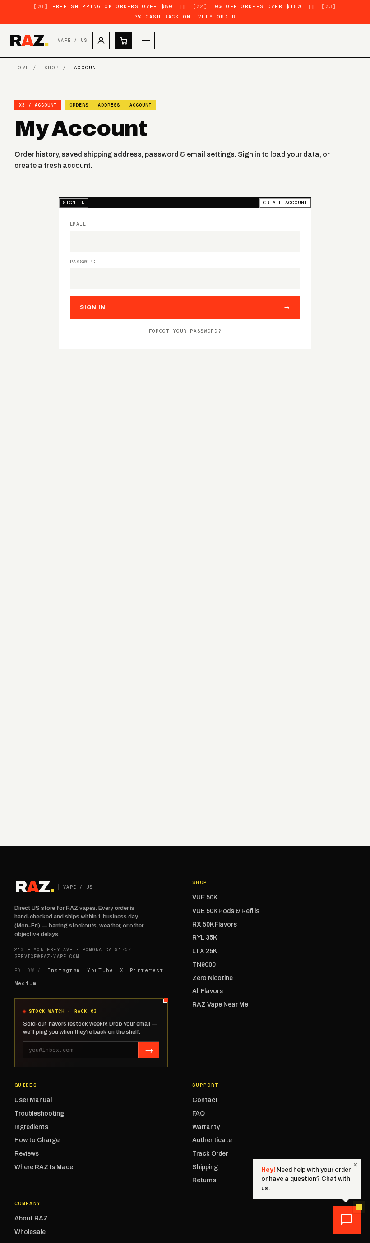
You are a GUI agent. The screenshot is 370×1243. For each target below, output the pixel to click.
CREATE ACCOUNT (285, 202)
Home (21, 67)
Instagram (64, 970)
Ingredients (31, 1127)
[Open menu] (146, 40)
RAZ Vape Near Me (220, 1004)
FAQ (198, 1113)
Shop (51, 67)
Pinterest (147, 970)
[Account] (101, 40)
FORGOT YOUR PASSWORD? (185, 331)
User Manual (33, 1100)
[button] (346, 1219)
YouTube (100, 970)
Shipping (205, 1167)
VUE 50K (204, 897)
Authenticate (212, 1140)
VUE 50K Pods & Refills (225, 911)
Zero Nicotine (212, 978)
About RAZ (31, 1218)
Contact (205, 1100)
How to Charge (37, 1140)
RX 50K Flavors (214, 924)
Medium (25, 983)
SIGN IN (74, 202)
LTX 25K (204, 951)
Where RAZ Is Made (43, 1167)
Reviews (26, 1153)
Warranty (206, 1127)
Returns (204, 1180)
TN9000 (204, 964)
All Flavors (207, 991)
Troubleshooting (39, 1113)
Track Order (210, 1153)
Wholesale (30, 1232)
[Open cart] (123, 40)
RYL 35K (204, 937)
